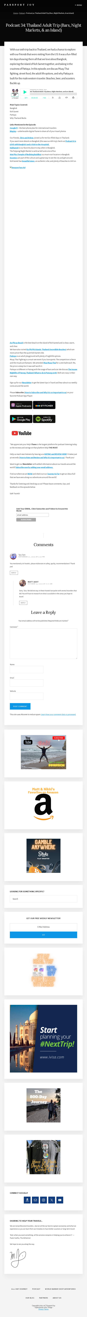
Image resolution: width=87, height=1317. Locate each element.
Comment (14, 627)
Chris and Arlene (26, 138)
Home (15, 13)
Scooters (13, 158)
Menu (79, 5)
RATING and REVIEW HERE (56, 454)
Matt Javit (33, 582)
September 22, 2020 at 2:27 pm (31, 557)
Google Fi (14, 128)
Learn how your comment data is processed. (58, 715)
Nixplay (13, 131)
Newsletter (26, 383)
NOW (30, 474)
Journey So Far (53, 474)
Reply (13, 573)
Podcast (22, 13)
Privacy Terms (43, 1309)
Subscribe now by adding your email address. (34, 467)
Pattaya (13, 356)
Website (13, 691)
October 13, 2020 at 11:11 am (40, 584)
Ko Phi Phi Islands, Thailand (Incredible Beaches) (46, 350)
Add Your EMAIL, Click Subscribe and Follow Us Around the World (42, 510)
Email (12, 678)
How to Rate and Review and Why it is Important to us (42, 458)
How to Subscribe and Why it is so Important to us (45, 393)
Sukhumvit (14, 148)
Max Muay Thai (50, 363)
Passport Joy (19, 4)
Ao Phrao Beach (16, 343)
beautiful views (28, 161)
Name (12, 664)
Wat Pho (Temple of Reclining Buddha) (25, 155)
